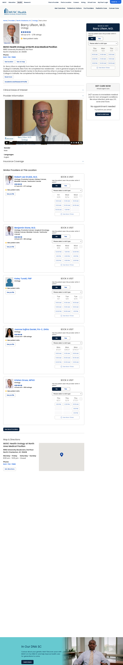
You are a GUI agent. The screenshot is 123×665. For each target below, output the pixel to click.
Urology (35, 21)
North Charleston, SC (24, 21)
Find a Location (66, 2)
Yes (65, 186)
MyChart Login (103, 2)
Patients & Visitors (74, 8)
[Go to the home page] (15, 11)
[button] (9, 62)
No (57, 186)
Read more (8, 77)
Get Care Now (60, 8)
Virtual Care (92, 2)
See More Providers (11, 429)
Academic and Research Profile (16, 82)
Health (20, 2)
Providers (12, 21)
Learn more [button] (27, 662)
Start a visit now (103, 114)
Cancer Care (114, 8)
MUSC (5, 2)
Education (12, 2)
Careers (76, 2)
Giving (83, 2)
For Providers (89, 8)
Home (5, 21)
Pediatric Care (101, 8)
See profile (10, 194)
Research (27, 2)
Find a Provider (53, 2)
